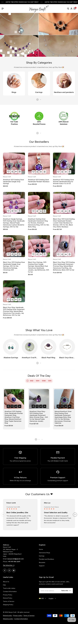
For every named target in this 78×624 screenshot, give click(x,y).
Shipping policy (8, 619)
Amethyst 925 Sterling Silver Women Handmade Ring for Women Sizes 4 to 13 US (63, 181)
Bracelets (42, 562)
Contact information (21, 619)
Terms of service (28, 615)
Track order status (9, 588)
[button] (8, 171)
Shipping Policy (8, 605)
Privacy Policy (7, 595)
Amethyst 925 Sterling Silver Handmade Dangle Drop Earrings (13, 181)
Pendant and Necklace (46, 559)
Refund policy (7, 615)
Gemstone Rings (44, 553)
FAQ (4, 585)
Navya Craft (7, 177)
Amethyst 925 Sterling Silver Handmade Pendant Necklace (38, 181)
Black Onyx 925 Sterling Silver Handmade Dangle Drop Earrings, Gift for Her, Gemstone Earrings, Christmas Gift (14, 266)
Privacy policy (17, 615)
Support (41, 566)
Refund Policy (7, 598)
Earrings (41, 556)
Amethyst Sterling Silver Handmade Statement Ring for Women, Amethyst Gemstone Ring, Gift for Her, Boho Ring (38, 223)
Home (41, 549)
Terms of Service (8, 601)
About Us (6, 582)
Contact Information (10, 591)
